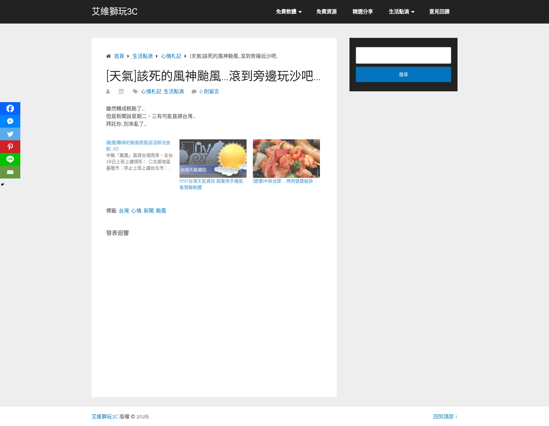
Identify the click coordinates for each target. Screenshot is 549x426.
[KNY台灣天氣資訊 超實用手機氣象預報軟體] (213, 158)
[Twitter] (10, 134)
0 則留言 (209, 91)
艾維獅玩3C (115, 11)
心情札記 (151, 91)
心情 (136, 211)
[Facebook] (10, 108)
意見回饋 (439, 12)
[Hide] (2, 184)
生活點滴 (399, 12)
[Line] (10, 159)
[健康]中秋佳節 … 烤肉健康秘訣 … (284, 181)
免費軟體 (286, 12)
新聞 (149, 211)
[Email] (10, 172)
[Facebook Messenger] (10, 121)
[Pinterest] (10, 146)
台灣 (124, 211)
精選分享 (363, 12)
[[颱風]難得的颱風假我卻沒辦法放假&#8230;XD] (143, 155)
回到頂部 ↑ (445, 417)
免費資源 (326, 12)
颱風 (161, 211)
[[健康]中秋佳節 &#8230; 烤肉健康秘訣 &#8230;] (286, 158)
